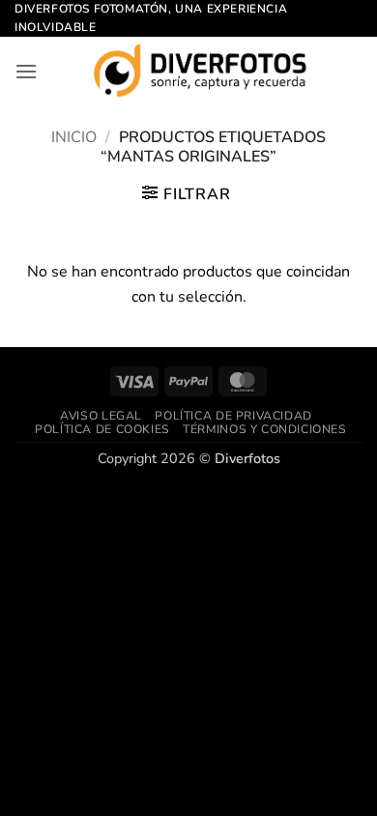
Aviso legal (101, 415)
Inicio (74, 137)
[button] (26, 71)
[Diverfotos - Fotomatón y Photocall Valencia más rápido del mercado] (200, 70)
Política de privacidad (233, 415)
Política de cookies (102, 429)
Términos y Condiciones (264, 429)
